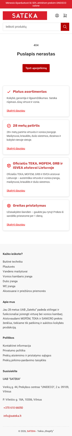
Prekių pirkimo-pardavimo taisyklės (24, 360)
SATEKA (31, 431)
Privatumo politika (14, 350)
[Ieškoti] (65, 27)
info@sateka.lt (12, 416)
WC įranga (9, 286)
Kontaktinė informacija (17, 345)
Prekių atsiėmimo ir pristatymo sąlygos (27, 355)
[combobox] (36, 27)
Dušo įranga (10, 281)
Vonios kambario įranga (17, 276)
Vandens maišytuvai (15, 271)
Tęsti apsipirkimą (36, 68)
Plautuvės (9, 266)
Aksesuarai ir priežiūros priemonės (24, 291)
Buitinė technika (13, 261)
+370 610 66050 (13, 407)
